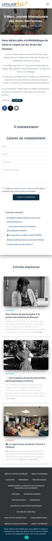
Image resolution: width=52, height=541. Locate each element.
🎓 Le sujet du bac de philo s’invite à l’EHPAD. (24, 235)
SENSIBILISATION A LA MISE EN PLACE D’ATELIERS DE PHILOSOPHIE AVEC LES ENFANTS (26, 487)
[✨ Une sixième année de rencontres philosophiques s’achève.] (26, 355)
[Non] (49, 533)
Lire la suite (38, 332)
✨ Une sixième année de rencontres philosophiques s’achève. (25, 379)
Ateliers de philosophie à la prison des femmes (25, 240)
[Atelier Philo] (15, 4)
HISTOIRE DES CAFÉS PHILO (26, 512)
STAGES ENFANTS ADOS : (39, 518)
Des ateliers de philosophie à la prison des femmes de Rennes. (22, 316)
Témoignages (23, 480)
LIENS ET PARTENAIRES (39, 474)
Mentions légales (39, 480)
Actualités (17, 100)
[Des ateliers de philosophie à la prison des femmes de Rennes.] (26, 291)
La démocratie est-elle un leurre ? (20, 244)
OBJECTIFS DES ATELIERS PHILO (15, 518)
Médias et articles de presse (16, 474)
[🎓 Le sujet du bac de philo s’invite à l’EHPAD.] (26, 421)
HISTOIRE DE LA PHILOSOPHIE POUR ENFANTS (26, 506)
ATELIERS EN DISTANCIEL (32, 494)
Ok (27, 537)
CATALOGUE (15, 494)
